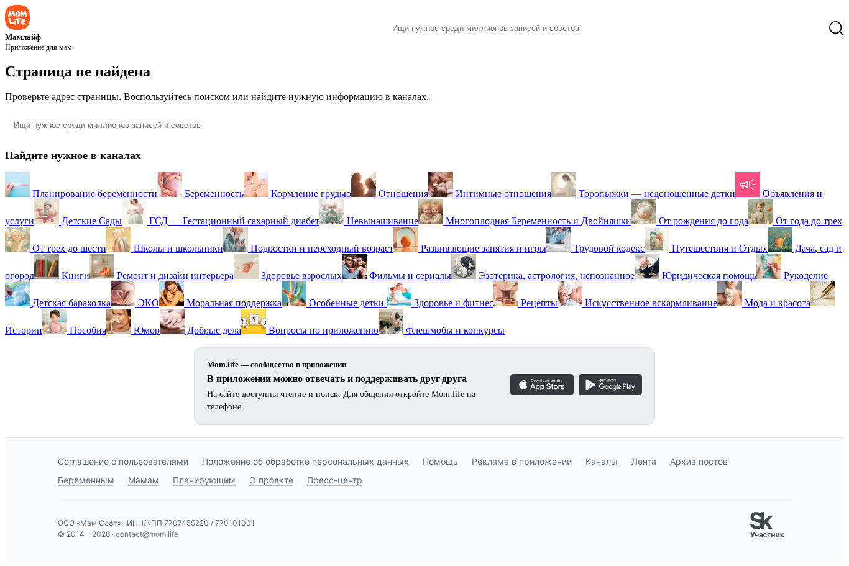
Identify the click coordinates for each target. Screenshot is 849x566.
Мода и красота (776, 303)
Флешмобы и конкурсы (454, 330)
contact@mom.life (147, 534)
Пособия (86, 330)
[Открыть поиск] (836, 28)
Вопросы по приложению (322, 330)
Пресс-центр (334, 480)
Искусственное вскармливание (649, 303)
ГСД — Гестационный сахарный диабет (233, 221)
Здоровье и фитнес (452, 303)
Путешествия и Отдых (718, 248)
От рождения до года (702, 221)
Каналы (601, 461)
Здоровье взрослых (300, 275)
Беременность (213, 193)
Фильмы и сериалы (409, 275)
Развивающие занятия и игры (482, 248)
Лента (643, 461)
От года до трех (807, 221)
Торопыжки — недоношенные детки (655, 193)
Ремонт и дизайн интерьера (174, 275)
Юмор (145, 330)
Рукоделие (804, 275)
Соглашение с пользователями (123, 461)
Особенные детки (346, 303)
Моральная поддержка (233, 303)
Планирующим (204, 480)
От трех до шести (68, 248)
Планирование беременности (93, 193)
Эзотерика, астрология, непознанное (555, 275)
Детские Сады (90, 221)
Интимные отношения (502, 193)
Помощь (440, 461)
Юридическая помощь (707, 275)
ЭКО (147, 303)
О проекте (271, 480)
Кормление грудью (309, 193)
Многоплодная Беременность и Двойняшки (537, 221)
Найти (607, 29)
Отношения (402, 193)
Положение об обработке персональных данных (305, 461)
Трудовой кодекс (608, 248)
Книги (74, 275)
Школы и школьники (177, 248)
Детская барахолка (70, 303)
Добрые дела (213, 330)
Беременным (86, 480)
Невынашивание (381, 221)
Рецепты (538, 303)
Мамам (143, 480)
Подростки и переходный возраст (320, 248)
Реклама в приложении (522, 461)
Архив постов (699, 461)
